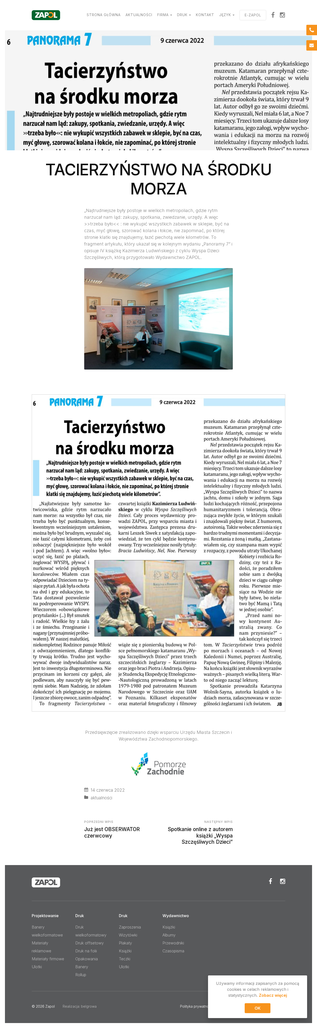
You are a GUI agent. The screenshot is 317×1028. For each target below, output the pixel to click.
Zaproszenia (130, 927)
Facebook (270, 881)
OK (258, 1008)
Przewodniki (173, 942)
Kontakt (205, 15)
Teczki (124, 958)
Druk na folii (86, 950)
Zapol (50, 1006)
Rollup (80, 974)
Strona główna (104, 15)
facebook (273, 15)
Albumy (169, 935)
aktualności (101, 797)
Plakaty (125, 942)
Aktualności (139, 15)
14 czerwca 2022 (108, 790)
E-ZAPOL (253, 15)
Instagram (282, 15)
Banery (81, 966)
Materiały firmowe (48, 958)
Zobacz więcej (273, 995)
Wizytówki (128, 935)
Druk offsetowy (89, 942)
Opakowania (86, 958)
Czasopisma (173, 950)
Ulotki (37, 966)
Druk (182, 15)
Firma (163, 15)
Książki (125, 950)
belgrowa (89, 1006)
